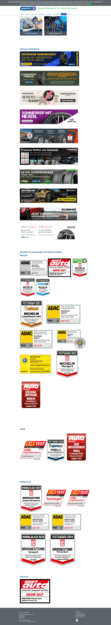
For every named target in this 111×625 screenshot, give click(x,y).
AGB (77, 618)
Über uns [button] (27, 14)
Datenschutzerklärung (80, 615)
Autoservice (34, 14)
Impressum (78, 612)
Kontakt (77, 611)
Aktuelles (64, 14)
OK (89, 3)
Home (22, 14)
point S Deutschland (80, 616)
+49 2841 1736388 (26, 620)
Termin (69, 14)
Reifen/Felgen (42, 14)
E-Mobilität (49, 14)
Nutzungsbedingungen (81, 614)
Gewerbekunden (56, 14)
